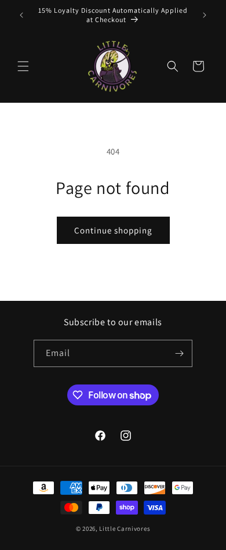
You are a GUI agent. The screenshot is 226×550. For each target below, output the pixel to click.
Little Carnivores (124, 528)
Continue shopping (113, 230)
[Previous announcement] (21, 15)
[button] (23, 66)
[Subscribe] (179, 353)
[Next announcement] (204, 15)
